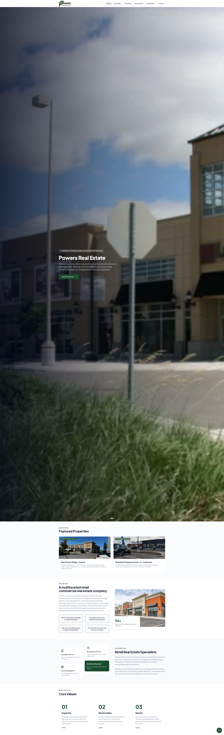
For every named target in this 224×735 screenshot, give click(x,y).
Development (139, 3)
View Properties (68, 277)
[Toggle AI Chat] (219, 730)
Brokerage (117, 3)
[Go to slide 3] (114, 518)
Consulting (127, 3)
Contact (161, 3)
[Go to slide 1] (110, 518)
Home (109, 3)
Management (151, 3)
